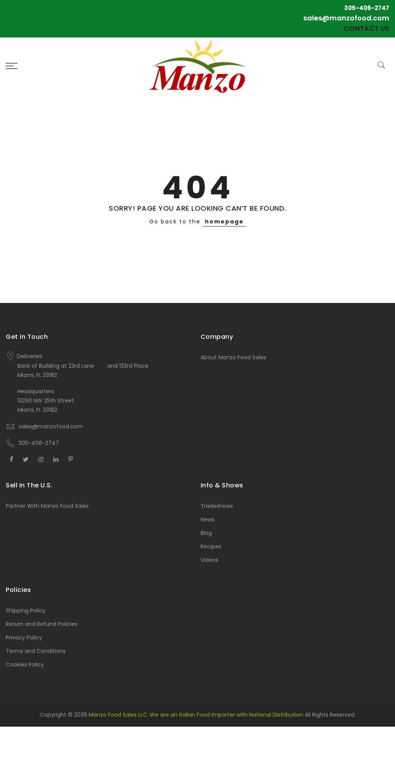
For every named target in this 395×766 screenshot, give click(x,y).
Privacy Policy (24, 637)
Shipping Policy (26, 610)
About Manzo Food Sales (233, 357)
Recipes (211, 546)
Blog (206, 533)
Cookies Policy (25, 664)
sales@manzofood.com (346, 18)
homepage (224, 221)
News (207, 519)
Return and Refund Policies (42, 624)
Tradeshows (217, 506)
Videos (209, 560)
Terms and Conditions (36, 651)
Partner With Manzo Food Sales (47, 506)
